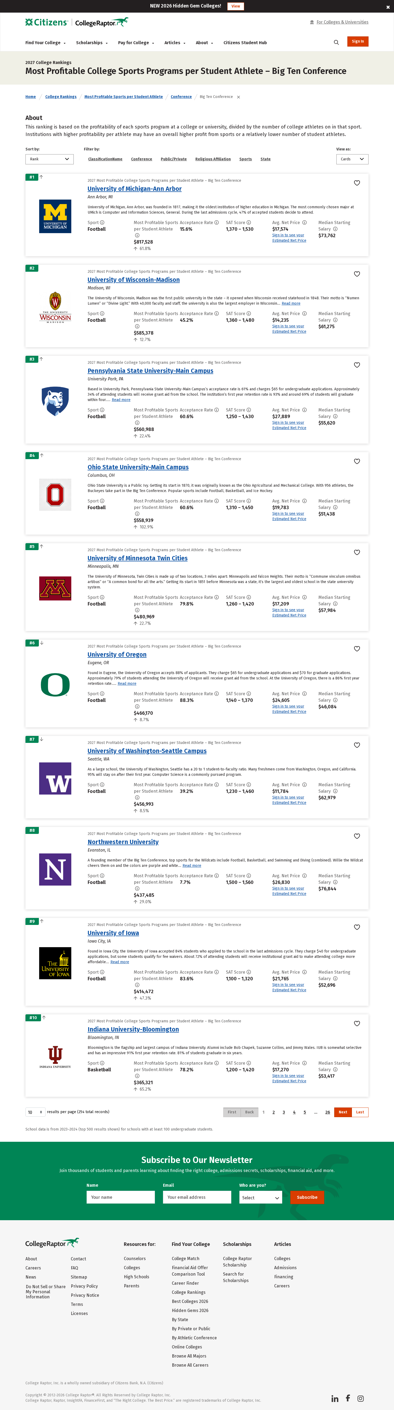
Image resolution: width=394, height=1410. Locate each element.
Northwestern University (123, 842)
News (30, 1277)
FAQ (74, 1268)
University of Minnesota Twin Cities (138, 558)
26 (327, 1112)
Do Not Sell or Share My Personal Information (46, 1291)
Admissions (285, 1267)
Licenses (79, 1313)
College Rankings (61, 96)
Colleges (132, 1267)
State (266, 159)
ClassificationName (105, 159)
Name (92, 1185)
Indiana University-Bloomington (133, 1029)
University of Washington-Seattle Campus (147, 751)
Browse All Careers (190, 1365)
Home (30, 96)
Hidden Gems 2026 (190, 1310)
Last (360, 1112)
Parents (131, 1285)
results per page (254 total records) (78, 1112)
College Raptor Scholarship (237, 1262)
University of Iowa (113, 933)
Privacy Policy (84, 1286)
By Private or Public (191, 1328)
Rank (34, 159)
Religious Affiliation (213, 159)
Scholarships (90, 42)
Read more (291, 303)
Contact (78, 1258)
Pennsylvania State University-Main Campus (150, 371)
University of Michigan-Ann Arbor (135, 188)
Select (248, 1197)
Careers (33, 1268)
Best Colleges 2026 (190, 1301)
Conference (181, 96)
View (236, 6)
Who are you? (252, 1185)
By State (180, 1319)
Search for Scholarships (236, 1277)
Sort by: (32, 149)
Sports (245, 159)
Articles (173, 42)
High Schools (136, 1276)
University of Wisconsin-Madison (134, 279)
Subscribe (307, 1197)
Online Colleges (187, 1346)
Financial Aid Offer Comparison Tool (190, 1271)
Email (168, 1185)
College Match (185, 1258)
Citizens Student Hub (245, 42)
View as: (343, 149)
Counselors (135, 1258)
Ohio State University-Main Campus (138, 467)
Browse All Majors (189, 1356)
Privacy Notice (85, 1295)
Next (343, 1112)
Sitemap (79, 1277)
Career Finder (185, 1283)
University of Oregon (117, 654)
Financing (283, 1276)
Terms (77, 1304)
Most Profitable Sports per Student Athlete (123, 96)
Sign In (358, 41)
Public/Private (174, 159)
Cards (346, 159)
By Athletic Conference (194, 1337)
